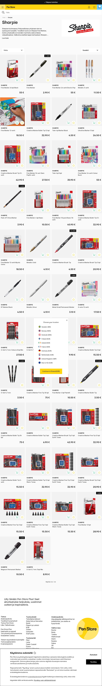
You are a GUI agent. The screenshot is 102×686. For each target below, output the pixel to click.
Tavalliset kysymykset (9, 621)
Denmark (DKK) (47, 335)
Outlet (28, 629)
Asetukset (93, 655)
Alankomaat (55, 637)
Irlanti (53, 639)
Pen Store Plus (6, 629)
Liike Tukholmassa (7, 625)
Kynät (28, 623)
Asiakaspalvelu (6, 619)
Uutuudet (29, 632)
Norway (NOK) (46, 331)
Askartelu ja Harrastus (34, 621)
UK (52, 645)
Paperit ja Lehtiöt (32, 625)
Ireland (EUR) (46, 343)
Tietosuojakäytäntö (8, 642)
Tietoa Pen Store (7, 623)
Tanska (54, 634)
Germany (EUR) (47, 351)
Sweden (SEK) (46, 327)
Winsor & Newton (32, 649)
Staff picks (30, 634)
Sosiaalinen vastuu (8, 636)
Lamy (28, 642)
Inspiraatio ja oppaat (8, 631)
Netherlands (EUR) (48, 355)
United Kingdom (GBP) (49, 359)
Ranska (54, 641)
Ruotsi (53, 630)
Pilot (27, 640)
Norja (53, 632)
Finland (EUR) (46, 339)
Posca (28, 646)
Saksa (53, 643)
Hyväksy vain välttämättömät (45, 680)
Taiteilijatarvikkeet (33, 619)
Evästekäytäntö (7, 644)
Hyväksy (93, 662)
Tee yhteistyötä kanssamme (11, 633)
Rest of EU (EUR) (47, 363)
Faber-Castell (31, 644)
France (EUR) (46, 347)
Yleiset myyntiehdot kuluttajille (12, 640)
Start (4, 17)
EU (52, 648)
